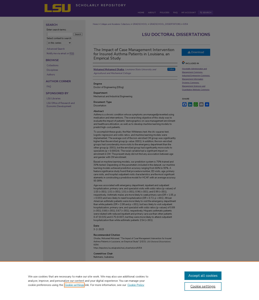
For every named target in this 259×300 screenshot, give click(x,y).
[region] (129, 280)
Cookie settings (74, 285)
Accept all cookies (203, 275)
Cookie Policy (136, 285)
